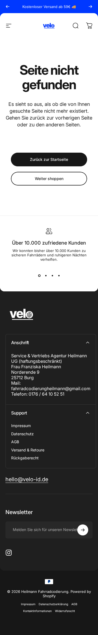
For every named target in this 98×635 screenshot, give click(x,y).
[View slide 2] (45, 275)
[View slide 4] (59, 275)
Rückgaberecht (25, 458)
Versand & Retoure (27, 450)
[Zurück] (8, 6)
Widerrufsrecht (65, 611)
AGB (15, 441)
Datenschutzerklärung (53, 604)
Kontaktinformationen (37, 611)
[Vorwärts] (90, 6)
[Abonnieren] (82, 529)
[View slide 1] (39, 275)
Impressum (21, 425)
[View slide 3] (52, 275)
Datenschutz (22, 433)
